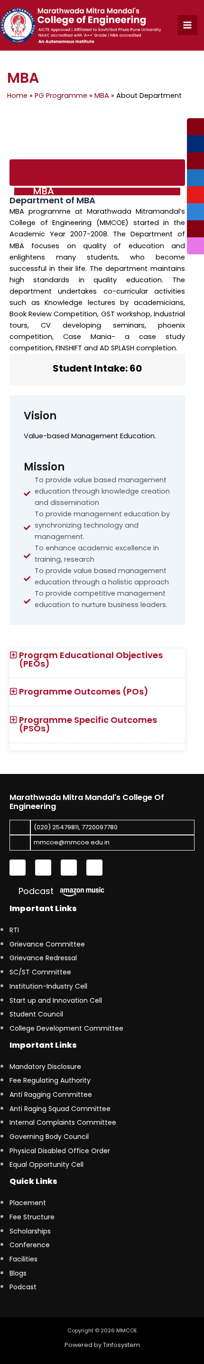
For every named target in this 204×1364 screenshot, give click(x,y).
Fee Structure (32, 1217)
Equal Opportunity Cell (46, 1164)
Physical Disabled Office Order (59, 1150)
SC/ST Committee (40, 972)
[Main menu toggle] (187, 25)
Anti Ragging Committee (50, 1094)
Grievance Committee (47, 944)
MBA (101, 95)
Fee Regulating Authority (50, 1080)
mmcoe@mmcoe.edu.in (72, 842)
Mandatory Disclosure (45, 1066)
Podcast (35, 891)
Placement (27, 1203)
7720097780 (100, 827)
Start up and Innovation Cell (55, 1000)
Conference (29, 1245)
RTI (14, 930)
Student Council (36, 1014)
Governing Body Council (49, 1136)
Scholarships (30, 1231)
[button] (97, 663)
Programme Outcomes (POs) (83, 691)
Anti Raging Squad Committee (60, 1108)
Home (17, 95)
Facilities (23, 1259)
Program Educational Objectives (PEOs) (91, 659)
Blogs (18, 1273)
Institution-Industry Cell (48, 986)
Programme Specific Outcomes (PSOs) (88, 724)
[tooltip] (195, 126)
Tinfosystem (121, 1345)
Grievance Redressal (43, 958)
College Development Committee (66, 1028)
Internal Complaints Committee (62, 1122)
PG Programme (61, 95)
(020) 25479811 (56, 827)
